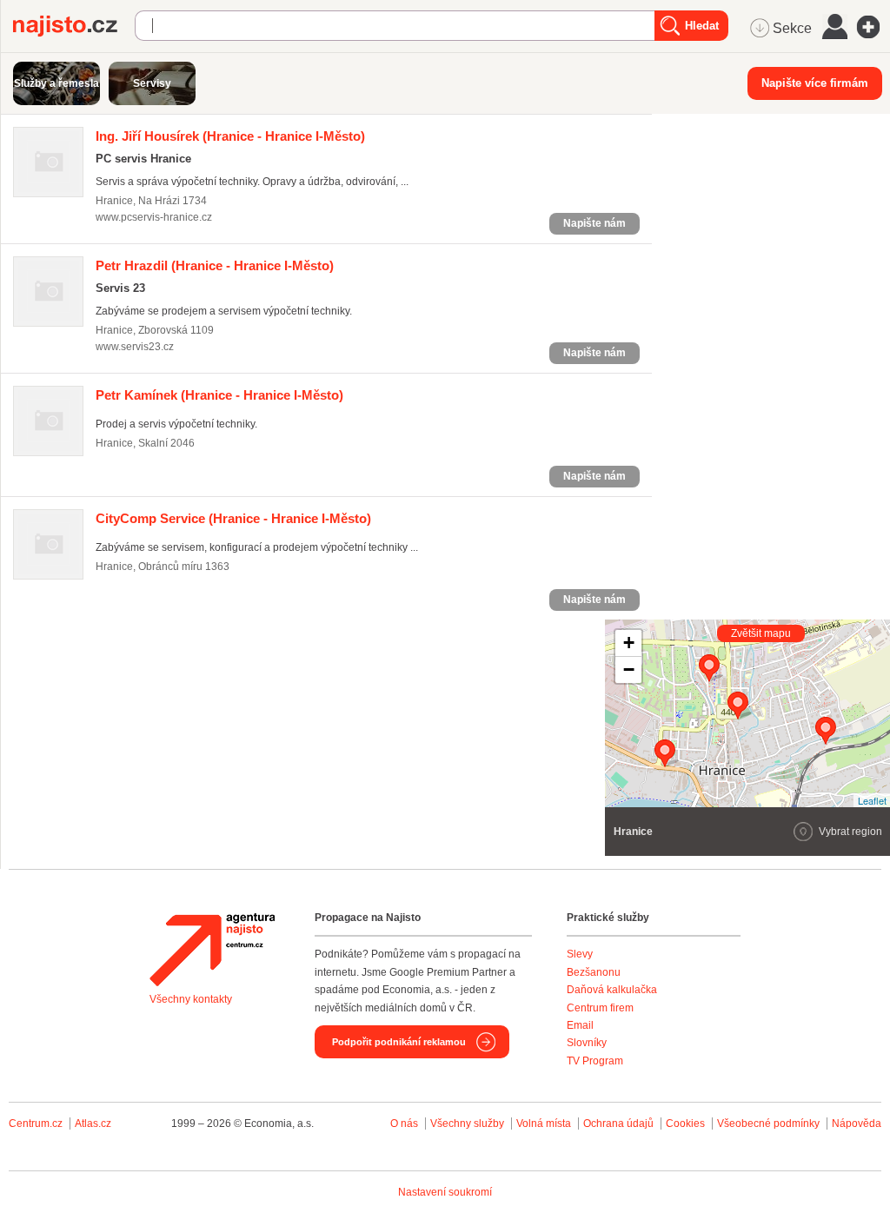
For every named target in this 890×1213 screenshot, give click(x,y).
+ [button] (628, 642)
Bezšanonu (594, 972)
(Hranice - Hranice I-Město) (230, 136)
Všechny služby (468, 1123)
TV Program (595, 1061)
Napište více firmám (814, 82)
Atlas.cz (93, 1123)
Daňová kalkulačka (612, 990)
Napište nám (594, 223)
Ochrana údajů (618, 1123)
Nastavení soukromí (445, 1192)
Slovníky (587, 1043)
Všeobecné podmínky (768, 1123)
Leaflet (872, 800)
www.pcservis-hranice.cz (154, 217)
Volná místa (543, 1123)
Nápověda (856, 1123)
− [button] (628, 669)
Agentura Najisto (212, 949)
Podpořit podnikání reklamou (399, 1042)
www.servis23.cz (135, 347)
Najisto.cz (74, 26)
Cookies (685, 1123)
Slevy (580, 954)
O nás (404, 1123)
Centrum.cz (36, 1123)
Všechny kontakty (190, 999)
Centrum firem (600, 1008)
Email (580, 1025)
